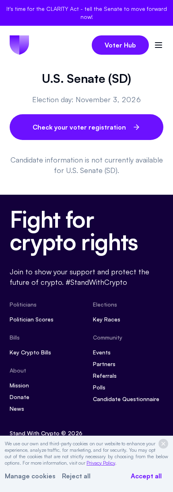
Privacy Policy (100, 463)
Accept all (146, 476)
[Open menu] (158, 45)
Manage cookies (30, 476)
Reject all (76, 476)
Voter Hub (120, 45)
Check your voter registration (79, 127)
